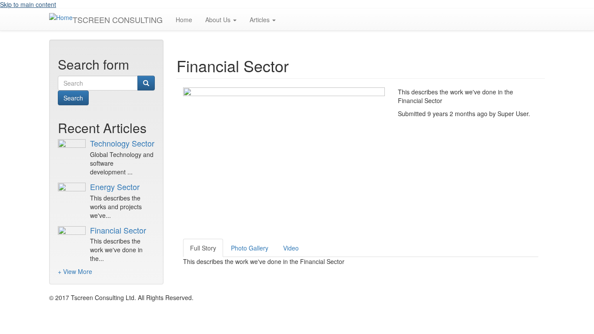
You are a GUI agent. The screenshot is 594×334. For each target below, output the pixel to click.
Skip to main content (28, 4)
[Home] (61, 17)
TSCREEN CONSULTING (118, 19)
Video (291, 248)
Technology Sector (122, 143)
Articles (260, 19)
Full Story (203, 248)
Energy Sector (115, 186)
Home (184, 19)
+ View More (75, 271)
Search (73, 98)
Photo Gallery (249, 248)
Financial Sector (118, 230)
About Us (218, 19)
